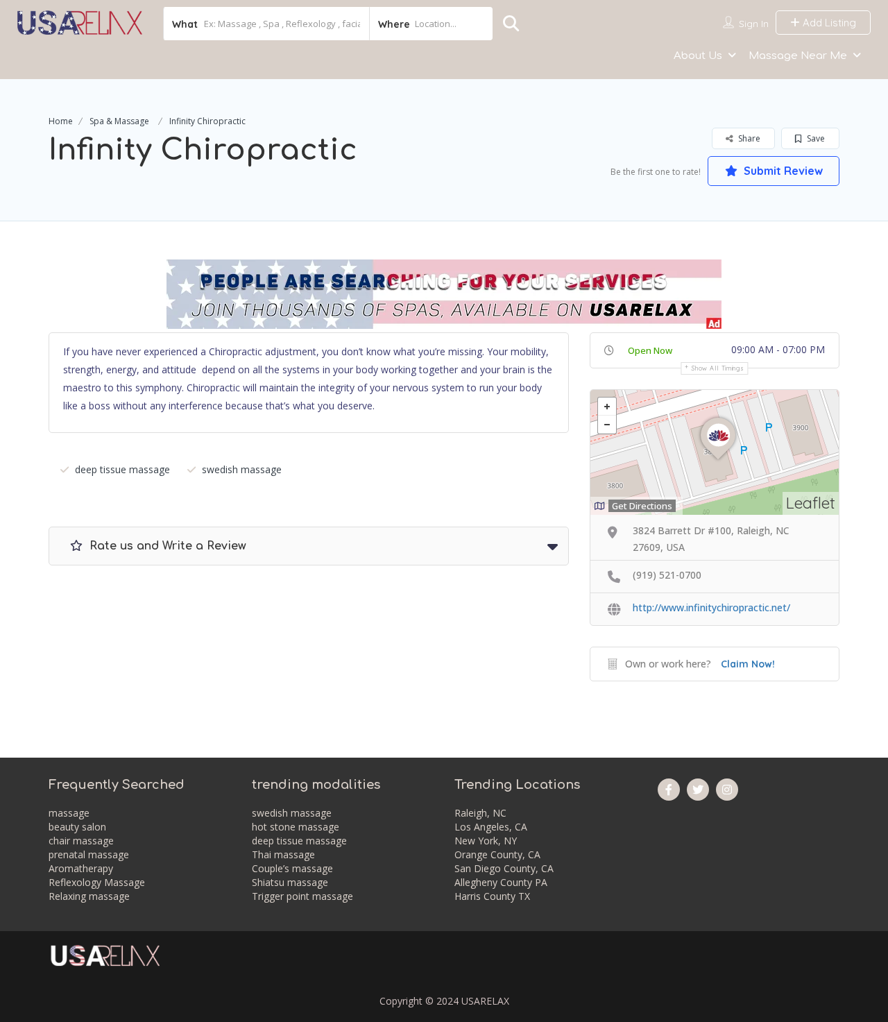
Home (61, 121)
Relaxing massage (89, 896)
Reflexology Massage (97, 882)
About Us (698, 56)
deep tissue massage (122, 469)
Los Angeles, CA (490, 826)
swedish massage (242, 469)
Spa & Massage (119, 121)
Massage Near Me (798, 56)
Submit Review (782, 171)
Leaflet (810, 503)
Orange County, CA (497, 854)
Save (815, 138)
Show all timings (718, 368)
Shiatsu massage (290, 882)
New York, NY (485, 840)
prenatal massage (89, 854)
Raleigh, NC (480, 812)
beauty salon (77, 826)
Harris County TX (492, 896)
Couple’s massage (292, 868)
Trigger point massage (302, 896)
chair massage (81, 840)
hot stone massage (295, 826)
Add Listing (828, 22)
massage (69, 812)
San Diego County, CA (504, 868)
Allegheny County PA (500, 882)
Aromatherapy (81, 868)
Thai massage (283, 854)
